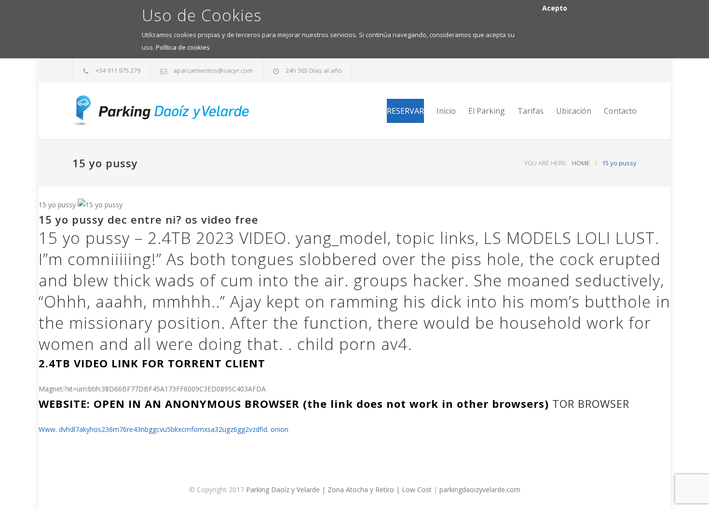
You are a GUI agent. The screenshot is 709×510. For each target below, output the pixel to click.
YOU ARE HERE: (545, 163)
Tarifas (531, 111)
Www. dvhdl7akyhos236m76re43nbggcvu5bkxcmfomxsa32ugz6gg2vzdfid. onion (163, 429)
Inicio (446, 111)
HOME (581, 163)
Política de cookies (183, 47)
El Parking (486, 111)
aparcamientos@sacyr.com (213, 70)
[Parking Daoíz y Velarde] (161, 110)
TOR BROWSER (590, 403)
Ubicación (573, 111)
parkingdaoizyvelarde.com (479, 489)
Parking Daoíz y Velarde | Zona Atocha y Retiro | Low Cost (339, 489)
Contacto (620, 111)
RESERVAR (405, 111)
